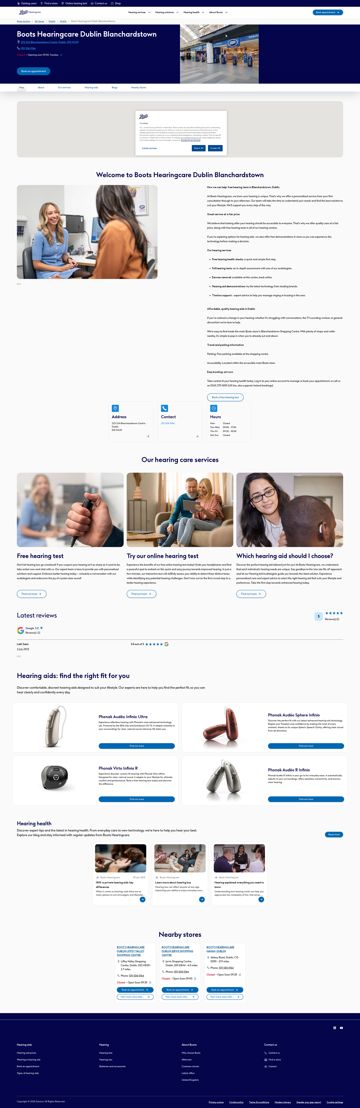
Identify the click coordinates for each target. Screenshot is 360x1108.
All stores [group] (39, 21)
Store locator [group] (23, 21)
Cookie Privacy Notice (191, 140)
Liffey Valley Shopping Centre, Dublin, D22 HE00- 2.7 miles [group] (136, 965)
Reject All (198, 148)
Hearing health (191, 12)
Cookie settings (149, 148)
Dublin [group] (63, 21)
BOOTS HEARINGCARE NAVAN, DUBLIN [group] (220, 949)
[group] (27, 3)
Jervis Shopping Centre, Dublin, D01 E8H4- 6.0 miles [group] (182, 963)
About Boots (216, 12)
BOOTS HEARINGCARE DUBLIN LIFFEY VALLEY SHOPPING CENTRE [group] (131, 951)
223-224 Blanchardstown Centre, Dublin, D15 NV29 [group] (49, 42)
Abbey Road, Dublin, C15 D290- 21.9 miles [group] (224, 959)
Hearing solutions (164, 12)
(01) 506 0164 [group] (28, 48)
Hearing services (137, 12)
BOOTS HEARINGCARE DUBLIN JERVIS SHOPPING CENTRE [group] (177, 951)
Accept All (215, 148)
